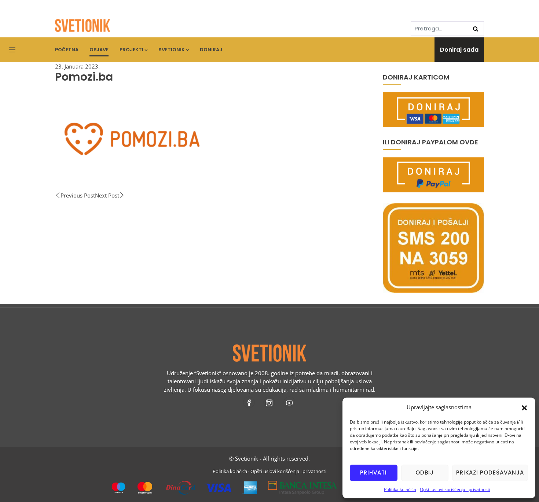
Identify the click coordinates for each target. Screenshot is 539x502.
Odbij (424, 472)
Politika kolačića (400, 489)
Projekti (131, 49)
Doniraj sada (459, 49)
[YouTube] (289, 402)
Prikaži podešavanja (490, 472)
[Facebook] (249, 402)
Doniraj (211, 49)
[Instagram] (269, 402)
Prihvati (373, 472)
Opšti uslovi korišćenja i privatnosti (455, 489)
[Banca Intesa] (302, 484)
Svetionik (171, 49)
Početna (66, 49)
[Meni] (12, 50)
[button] (524, 407)
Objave (99, 49)
